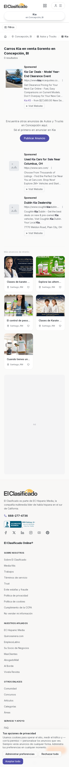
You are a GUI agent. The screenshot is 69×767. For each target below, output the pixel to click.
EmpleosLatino (12, 642)
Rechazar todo (50, 754)
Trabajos (9, 571)
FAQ (6, 727)
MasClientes (10, 654)
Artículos (8, 700)
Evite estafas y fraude (16, 589)
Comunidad (10, 688)
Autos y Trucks (48, 36)
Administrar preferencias (20, 754)
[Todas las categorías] (45, 5)
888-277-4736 (18, 515)
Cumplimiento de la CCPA (18, 607)
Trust (7, 583)
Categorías (10, 706)
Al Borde (9, 666)
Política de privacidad (16, 595)
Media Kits (9, 565)
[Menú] (58, 5)
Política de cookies (14, 601)
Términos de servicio (15, 577)
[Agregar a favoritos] (28, 287)
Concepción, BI (23, 36)
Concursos (10, 694)
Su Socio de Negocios (16, 648)
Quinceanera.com (13, 636)
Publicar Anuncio (34, 138)
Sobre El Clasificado (15, 559)
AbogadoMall (11, 660)
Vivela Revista (12, 672)
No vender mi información (18, 613)
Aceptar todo (12, 761)
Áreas (7, 712)
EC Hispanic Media (14, 630)
